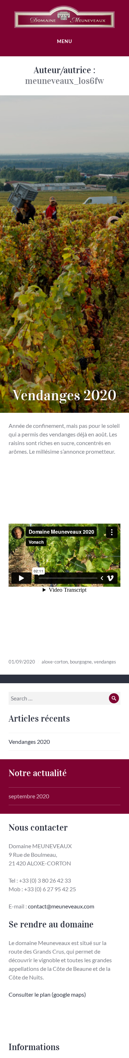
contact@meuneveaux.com (61, 906)
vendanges (105, 662)
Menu (64, 41)
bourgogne (81, 662)
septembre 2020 (29, 796)
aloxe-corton (55, 662)
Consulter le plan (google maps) (47, 994)
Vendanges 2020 (64, 395)
